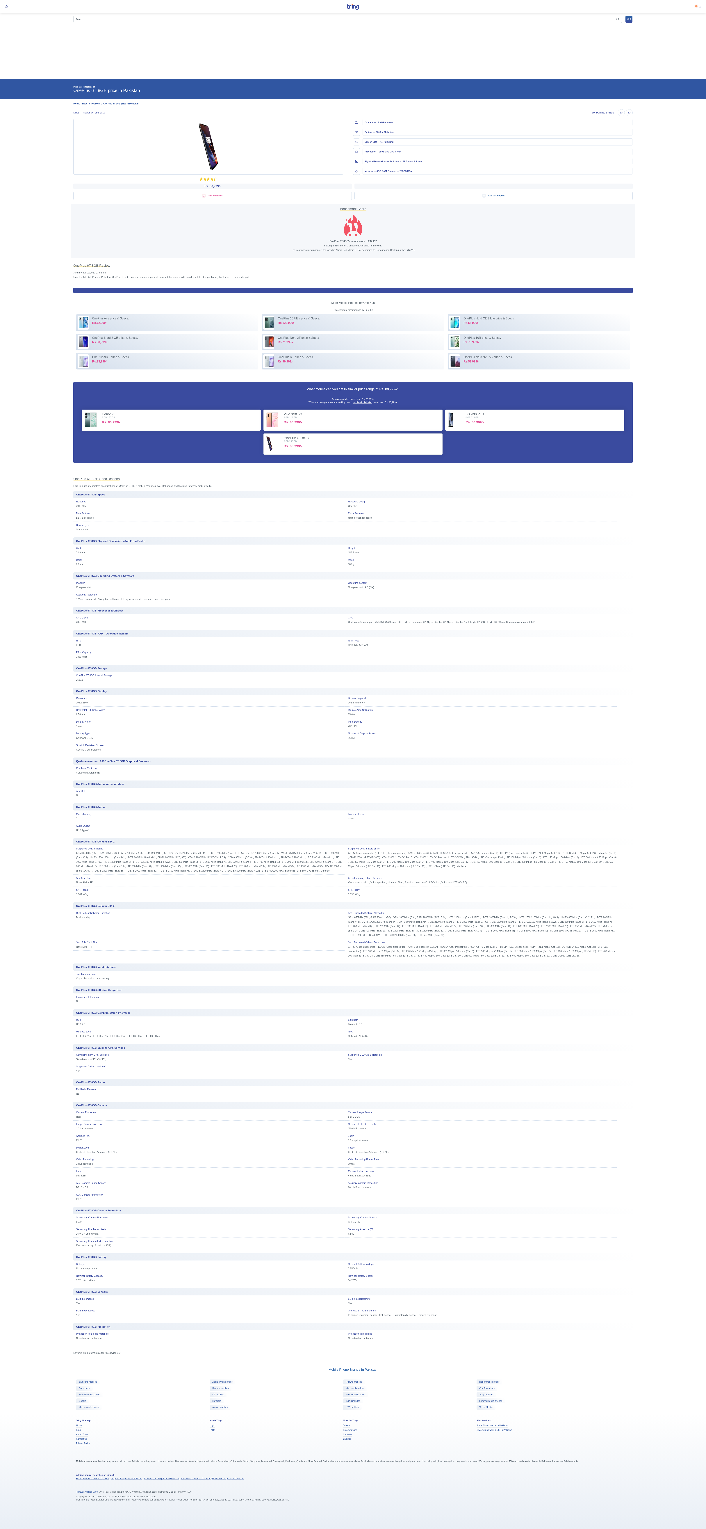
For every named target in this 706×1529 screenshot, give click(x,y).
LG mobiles (218, 1394)
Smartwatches (350, 1430)
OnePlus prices (487, 1388)
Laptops (347, 1439)
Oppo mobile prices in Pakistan (126, 1478)
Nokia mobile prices (356, 1394)
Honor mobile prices (489, 1382)
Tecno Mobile (486, 1407)
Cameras (347, 1434)
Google (82, 1401)
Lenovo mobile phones (490, 1401)
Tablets (346, 1425)
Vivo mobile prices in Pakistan (196, 1478)
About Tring (82, 1434)
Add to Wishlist (215, 195)
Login (212, 1425)
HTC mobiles (352, 1407)
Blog (78, 1430)
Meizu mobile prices (89, 1407)
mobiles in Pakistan (362, 402)
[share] (6, 6)
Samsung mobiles (88, 1382)
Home (79, 1425)
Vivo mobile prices (355, 1388)
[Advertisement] (353, 51)
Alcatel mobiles (220, 1407)
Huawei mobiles (354, 1382)
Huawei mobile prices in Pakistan (92, 1478)
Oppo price (84, 1388)
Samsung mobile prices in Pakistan (161, 1478)
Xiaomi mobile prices (89, 1394)
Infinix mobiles (353, 1401)
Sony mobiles (486, 1394)
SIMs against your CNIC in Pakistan (494, 1430)
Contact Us (81, 1439)
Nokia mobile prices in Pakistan (228, 1478)
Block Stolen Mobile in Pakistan (492, 1425)
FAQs (212, 1430)
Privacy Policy (83, 1443)
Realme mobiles (220, 1388)
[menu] (699, 6)
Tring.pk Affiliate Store (87, 1492)
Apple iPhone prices (222, 1382)
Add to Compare (496, 195)
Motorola (216, 1401)
